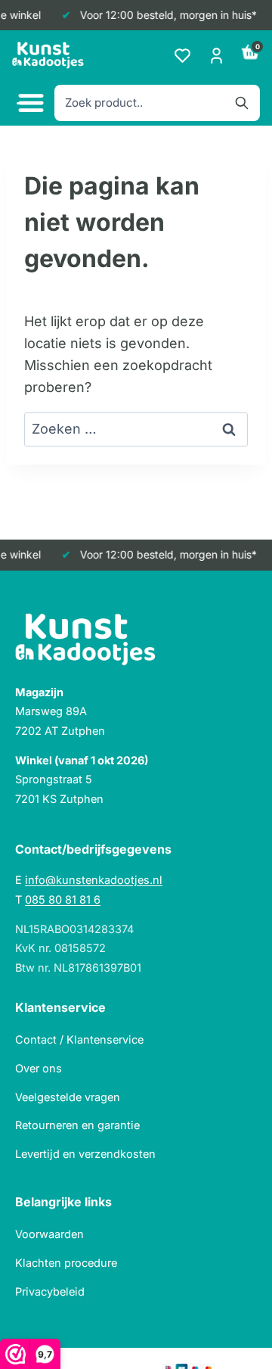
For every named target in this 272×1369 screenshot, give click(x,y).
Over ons (38, 1068)
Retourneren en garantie (77, 1125)
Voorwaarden (49, 1233)
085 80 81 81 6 (62, 899)
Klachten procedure (66, 1262)
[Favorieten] (182, 55)
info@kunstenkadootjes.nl (93, 879)
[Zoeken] (242, 102)
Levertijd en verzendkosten (85, 1153)
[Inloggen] (216, 55)
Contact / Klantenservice (79, 1039)
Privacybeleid (50, 1291)
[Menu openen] (28, 103)
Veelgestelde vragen (67, 1097)
